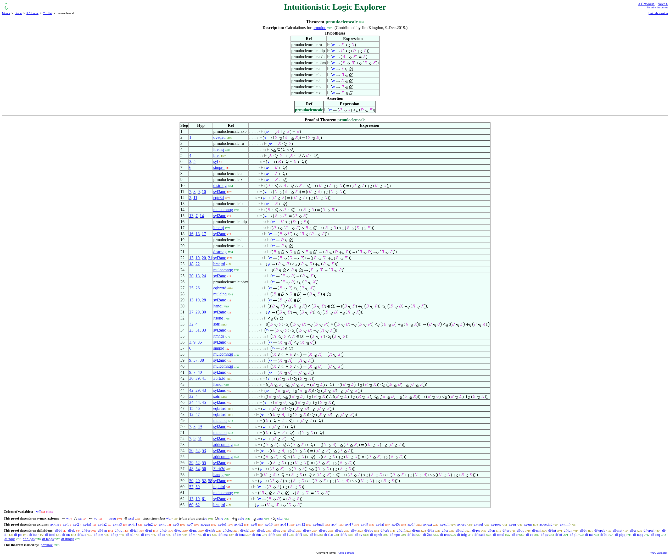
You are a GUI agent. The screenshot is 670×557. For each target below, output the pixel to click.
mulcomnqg (223, 209)
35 (200, 342)
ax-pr (512, 524)
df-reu (323, 530)
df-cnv (145, 535)
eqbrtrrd (219, 288)
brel (216, 155)
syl (215, 161)
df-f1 (298, 535)
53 (204, 450)
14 (202, 215)
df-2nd (428, 535)
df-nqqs (9, 539)
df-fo (313, 535)
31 (198, 330)
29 (198, 312)
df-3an (102, 530)
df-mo (193, 530)
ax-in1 (132, 524)
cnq (220, 518)
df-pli (574, 535)
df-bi (58, 530)
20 (204, 258)
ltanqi (217, 306)
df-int (552, 530)
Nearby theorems (657, 7)
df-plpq (620, 535)
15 (191, 408)
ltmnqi (218, 227)
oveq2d (219, 137)
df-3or (86, 530)
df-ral (291, 530)
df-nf (148, 530)
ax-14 (411, 524)
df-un (416, 530)
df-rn (192, 535)
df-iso (33, 535)
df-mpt (617, 530)
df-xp (114, 535)
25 (191, 288)
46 (198, 408)
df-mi (589, 535)
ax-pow (496, 524)
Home (18, 13)
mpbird (219, 486)
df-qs (544, 535)
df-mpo (395, 535)
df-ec (529, 535)
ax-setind (545, 524)
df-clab (210, 530)
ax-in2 (148, 524)
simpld (218, 348)
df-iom (98, 535)
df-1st (411, 535)
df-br (583, 530)
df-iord (50, 535)
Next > (663, 4)
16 (191, 233)
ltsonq (218, 318)
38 (202, 360)
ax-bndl (318, 524)
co (205, 518)
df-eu (178, 530)
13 (191, 215)
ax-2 (76, 524)
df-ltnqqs (67, 539)
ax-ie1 (222, 524)
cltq (280, 518)
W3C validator (658, 552)
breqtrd (219, 264)
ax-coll (445, 524)
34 (191, 402)
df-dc (71, 530)
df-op (520, 530)
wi (68, 518)
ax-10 (269, 524)
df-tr (633, 530)
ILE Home (32, 13)
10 (204, 191)
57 (191, 486)
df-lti (603, 535)
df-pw (476, 530)
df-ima (223, 535)
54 (198, 468)
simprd (219, 167)
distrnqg (220, 185)
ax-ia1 (87, 524)
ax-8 (254, 524)
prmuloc (319, 27)
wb (95, 518)
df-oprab (376, 535)
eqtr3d (218, 197)
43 (204, 390)
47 (198, 414)
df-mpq (638, 535)
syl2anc (219, 215)
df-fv (343, 535)
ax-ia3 (117, 524)
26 (198, 288)
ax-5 (176, 524)
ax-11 (284, 524)
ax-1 (66, 524)
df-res (207, 535)
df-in (430, 530)
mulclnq (220, 294)
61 (204, 499)
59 (198, 486)
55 (204, 462)
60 (191, 505)
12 (191, 414)
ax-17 (349, 524)
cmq (260, 518)
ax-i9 (364, 524)
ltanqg (218, 474)
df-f (285, 535)
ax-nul (478, 524)
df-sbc (368, 530)
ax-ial (380, 524)
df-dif (401, 530)
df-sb (163, 530)
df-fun (256, 535)
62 (198, 505)
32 (191, 324)
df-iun (568, 530)
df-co (161, 535)
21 (210, 258)
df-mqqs (48, 539)
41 (204, 378)
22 (198, 264)
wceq (112, 518)
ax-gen (205, 524)
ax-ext (427, 524)
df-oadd (479, 535)
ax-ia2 (102, 524)
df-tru (118, 530)
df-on (66, 535)
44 (198, 402)
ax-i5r (396, 524)
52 (198, 450)
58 (210, 480)
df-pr (505, 530)
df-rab (339, 530)
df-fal (134, 530)
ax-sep (461, 524)
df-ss (445, 530)
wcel (131, 518)
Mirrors (6, 13)
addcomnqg (223, 444)
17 (204, 233)
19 (198, 258)
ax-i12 (300, 524)
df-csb (385, 530)
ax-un (528, 524)
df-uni (536, 530)
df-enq (655, 535)
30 (204, 312)
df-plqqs (29, 539)
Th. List (47, 13)
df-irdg (462, 535)
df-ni (558, 535)
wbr (168, 518)
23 (191, 330)
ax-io (162, 524)
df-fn (272, 535)
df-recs (445, 535)
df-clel (244, 530)
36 (191, 378)
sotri (216, 324)
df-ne (276, 530)
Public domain (345, 552)
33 (204, 330)
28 (204, 300)
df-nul (460, 530)
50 (191, 450)
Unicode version (658, 13)
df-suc (81, 535)
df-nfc (261, 530)
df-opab (599, 530)
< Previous (646, 4)
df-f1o (328, 535)
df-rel (129, 535)
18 (191, 264)
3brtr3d (219, 378)
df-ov (358, 535)
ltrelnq (218, 149)
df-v (354, 530)
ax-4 (334, 524)
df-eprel (649, 530)
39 (198, 378)
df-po (18, 535)
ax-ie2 (238, 524)
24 (204, 276)
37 (195, 360)
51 (200, 438)
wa (80, 518)
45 (204, 402)
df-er (515, 535)
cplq (241, 518)
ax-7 (190, 524)
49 (200, 426)
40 (200, 372)
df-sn (491, 530)
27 (191, 312)
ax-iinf (565, 524)
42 (191, 390)
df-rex (307, 530)
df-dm (177, 535)
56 (204, 468)
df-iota (240, 535)
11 (195, 197)
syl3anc (219, 191)
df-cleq (228, 530)
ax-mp (54, 524)
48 (191, 468)
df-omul (498, 535)
